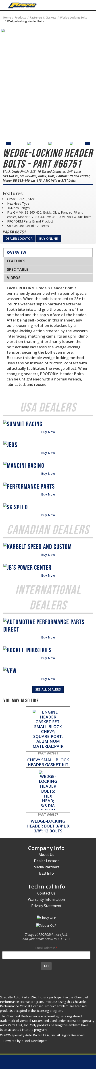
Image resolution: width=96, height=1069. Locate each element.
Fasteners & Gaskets (43, 17)
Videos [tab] (14, 277)
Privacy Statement (46, 905)
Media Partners (46, 867)
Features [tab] (16, 260)
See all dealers (48, 689)
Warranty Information (46, 899)
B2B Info (46, 873)
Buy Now (48, 432)
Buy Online (48, 238)
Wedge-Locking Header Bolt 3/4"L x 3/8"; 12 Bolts (48, 822)
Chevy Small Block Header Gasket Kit (48, 759)
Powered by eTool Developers (25, 1041)
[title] (3, 30)
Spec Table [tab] (17, 269)
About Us (46, 854)
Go (46, 966)
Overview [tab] (16, 252)
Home (7, 17)
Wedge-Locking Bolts (73, 17)
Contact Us (46, 893)
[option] (16, 143)
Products (20, 17)
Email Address (45, 948)
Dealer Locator (19, 238)
